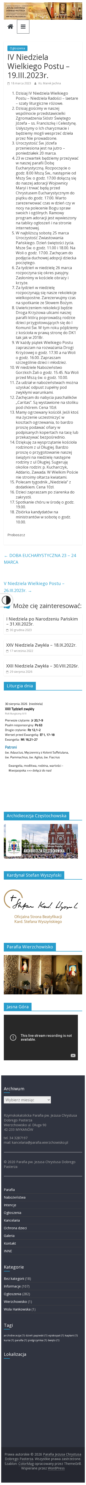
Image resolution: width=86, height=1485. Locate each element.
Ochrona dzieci (15, 1228)
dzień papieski (36, 1335)
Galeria (9, 1235)
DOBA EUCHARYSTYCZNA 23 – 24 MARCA (40, 558)
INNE (8, 1251)
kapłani (71, 1335)
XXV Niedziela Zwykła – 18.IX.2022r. (41, 645)
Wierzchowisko (15, 1301)
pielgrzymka (37, 1340)
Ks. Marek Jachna (49, 83)
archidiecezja (14, 1335)
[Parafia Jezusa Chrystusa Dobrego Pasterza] (10, 27)
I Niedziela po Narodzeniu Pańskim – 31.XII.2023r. (42, 621)
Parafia (9, 1189)
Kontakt (10, 1243)
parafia (21, 1340)
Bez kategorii (14, 1278)
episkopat (56, 1335)
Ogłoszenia (17, 48)
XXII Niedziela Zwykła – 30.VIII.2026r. (42, 666)
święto (53, 1340)
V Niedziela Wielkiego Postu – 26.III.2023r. (34, 586)
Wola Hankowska (17, 1309)
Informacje (12, 1286)
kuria (9, 1340)
